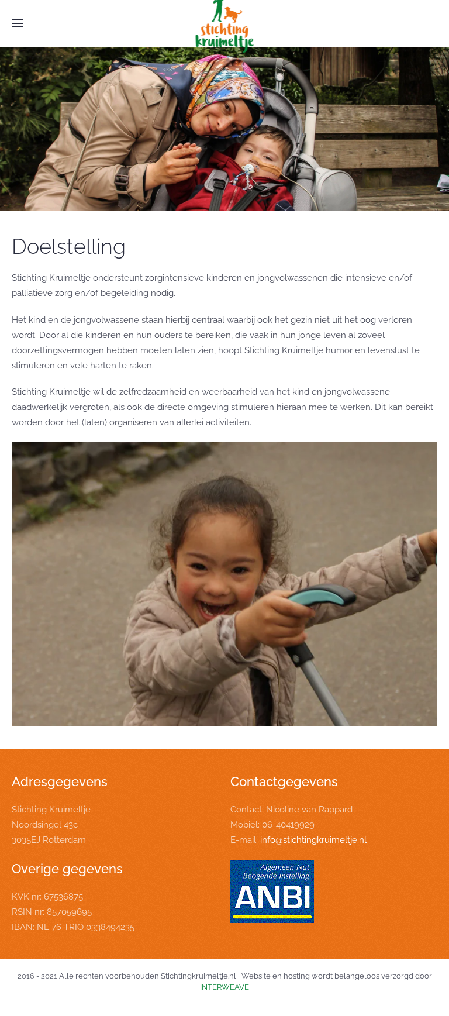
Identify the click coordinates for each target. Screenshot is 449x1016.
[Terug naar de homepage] (225, 23)
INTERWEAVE (224, 987)
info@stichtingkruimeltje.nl (313, 840)
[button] (17, 23)
